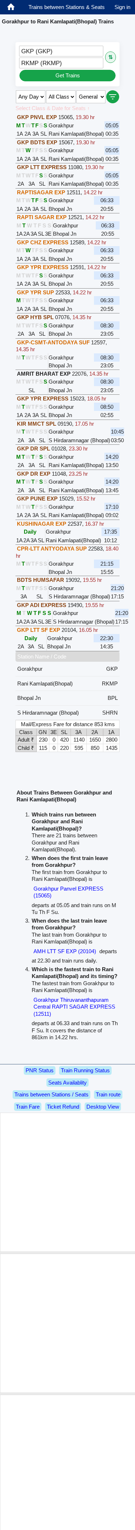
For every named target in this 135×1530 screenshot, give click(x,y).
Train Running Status (85, 1070)
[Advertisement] (67, 1182)
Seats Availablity (67, 1082)
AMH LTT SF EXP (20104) (64, 951)
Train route (108, 1094)
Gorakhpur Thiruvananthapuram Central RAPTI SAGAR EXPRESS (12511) (74, 1007)
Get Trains (67, 75)
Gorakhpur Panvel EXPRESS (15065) (68, 892)
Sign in (122, 7)
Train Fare (28, 1107)
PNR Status (40, 1070)
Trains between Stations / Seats (51, 1094)
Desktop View (102, 1107)
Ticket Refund (63, 1107)
